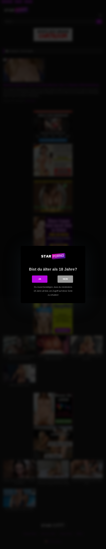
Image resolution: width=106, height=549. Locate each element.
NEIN (65, 279)
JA (39, 279)
